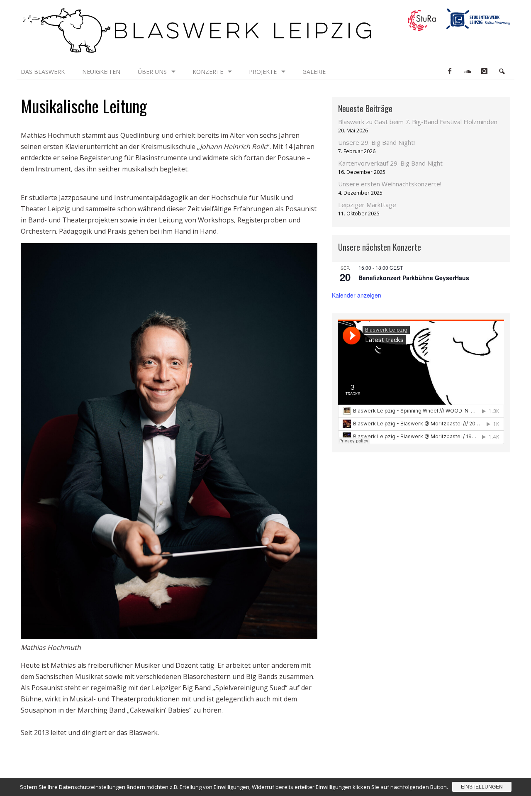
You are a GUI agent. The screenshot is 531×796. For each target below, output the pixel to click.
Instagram (484, 71)
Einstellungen (482, 787)
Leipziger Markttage (367, 204)
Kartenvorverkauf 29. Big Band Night (390, 163)
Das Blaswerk (43, 72)
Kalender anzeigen (356, 295)
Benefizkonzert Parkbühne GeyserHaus (413, 277)
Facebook (449, 71)
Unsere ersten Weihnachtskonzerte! (389, 184)
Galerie (314, 72)
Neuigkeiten (101, 72)
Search (501, 71)
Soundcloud (466, 71)
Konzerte (207, 72)
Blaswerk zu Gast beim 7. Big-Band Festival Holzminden (417, 121)
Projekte (263, 72)
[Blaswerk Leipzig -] (197, 50)
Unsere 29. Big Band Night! (376, 142)
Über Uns (152, 72)
